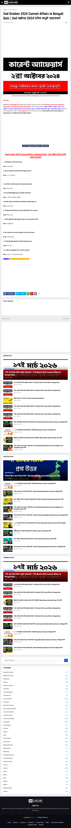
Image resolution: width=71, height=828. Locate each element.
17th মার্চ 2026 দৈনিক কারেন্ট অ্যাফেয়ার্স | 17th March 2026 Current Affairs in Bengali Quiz (33, 373)
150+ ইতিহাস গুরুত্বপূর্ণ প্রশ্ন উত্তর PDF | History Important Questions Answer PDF (35, 539)
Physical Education (35, 755)
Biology (35, 682)
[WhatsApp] (28, 293)
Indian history (35, 738)
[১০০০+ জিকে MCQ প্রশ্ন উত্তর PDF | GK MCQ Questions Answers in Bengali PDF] (7, 432)
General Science (35, 715)
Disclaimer (31, 822)
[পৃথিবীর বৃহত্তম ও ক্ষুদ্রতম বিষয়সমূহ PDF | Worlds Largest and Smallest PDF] (7, 533)
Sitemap (41, 824)
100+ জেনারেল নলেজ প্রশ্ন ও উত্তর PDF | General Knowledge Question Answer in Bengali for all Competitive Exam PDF (38, 446)
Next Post (66, 318)
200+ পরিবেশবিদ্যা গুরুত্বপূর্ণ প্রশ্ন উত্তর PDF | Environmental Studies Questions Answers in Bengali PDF (40, 422)
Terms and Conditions (57, 822)
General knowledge (35, 718)
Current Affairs (12, 9)
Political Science (35, 761)
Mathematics (35, 748)
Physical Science (35, 758)
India (35, 735)
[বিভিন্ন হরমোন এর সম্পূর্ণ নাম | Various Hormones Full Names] (7, 400)
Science (35, 768)
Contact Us (23, 822)
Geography (35, 722)
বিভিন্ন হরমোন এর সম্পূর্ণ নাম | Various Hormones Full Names (29, 398)
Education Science (35, 705)
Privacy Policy (40, 822)
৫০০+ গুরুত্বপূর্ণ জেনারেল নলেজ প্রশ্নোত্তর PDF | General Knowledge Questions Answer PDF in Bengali (40, 523)
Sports (35, 771)
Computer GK (35, 695)
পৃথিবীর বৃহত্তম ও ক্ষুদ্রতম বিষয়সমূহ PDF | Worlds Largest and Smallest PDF (32, 531)
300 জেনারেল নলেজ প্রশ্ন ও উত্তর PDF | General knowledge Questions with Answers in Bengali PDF (39, 546)
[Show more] (39, 293)
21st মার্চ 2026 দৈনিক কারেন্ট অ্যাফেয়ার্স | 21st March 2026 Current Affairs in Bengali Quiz (37, 382)
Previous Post (6, 318)
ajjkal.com (34, 817)
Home (5, 9)
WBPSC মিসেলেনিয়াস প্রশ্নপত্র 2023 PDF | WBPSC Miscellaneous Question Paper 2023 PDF (38, 438)
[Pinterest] (31, 293)
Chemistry (35, 688)
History (35, 732)
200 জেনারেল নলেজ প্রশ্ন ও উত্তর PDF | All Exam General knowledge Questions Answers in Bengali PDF (41, 515)
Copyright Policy (32, 824)
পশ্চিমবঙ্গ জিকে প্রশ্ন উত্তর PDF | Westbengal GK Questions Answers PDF (32, 476)
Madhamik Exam (35, 745)
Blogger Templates (38, 819)
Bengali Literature (35, 675)
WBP (35, 778)
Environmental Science (35, 708)
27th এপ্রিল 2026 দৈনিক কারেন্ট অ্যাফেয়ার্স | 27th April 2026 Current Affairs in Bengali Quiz (37, 406)
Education (35, 702)
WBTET (35, 784)
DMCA (47, 822)
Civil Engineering (35, 692)
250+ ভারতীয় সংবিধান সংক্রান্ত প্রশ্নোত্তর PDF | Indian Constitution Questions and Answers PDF (38, 499)
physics (35, 791)
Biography (35, 679)
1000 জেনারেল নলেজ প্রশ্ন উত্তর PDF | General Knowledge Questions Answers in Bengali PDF (38, 491)
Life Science (35, 741)
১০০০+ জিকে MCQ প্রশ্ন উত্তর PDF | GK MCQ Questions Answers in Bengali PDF (35, 430)
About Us (15, 822)
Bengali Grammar (35, 672)
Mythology (35, 751)
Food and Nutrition (35, 712)
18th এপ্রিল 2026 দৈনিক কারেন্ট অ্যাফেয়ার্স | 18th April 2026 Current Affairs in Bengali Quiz (37, 414)
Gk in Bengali (35, 725)
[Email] (35, 293)
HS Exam (35, 728)
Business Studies (35, 685)
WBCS (35, 775)
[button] (2, 2)
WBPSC (35, 781)
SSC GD (35, 765)
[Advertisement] (35, 40)
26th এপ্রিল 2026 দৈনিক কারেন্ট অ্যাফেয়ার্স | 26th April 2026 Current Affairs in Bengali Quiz (37, 390)
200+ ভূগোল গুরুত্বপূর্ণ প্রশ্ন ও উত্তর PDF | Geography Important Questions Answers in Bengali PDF (39, 640)
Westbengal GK (35, 788)
